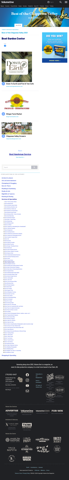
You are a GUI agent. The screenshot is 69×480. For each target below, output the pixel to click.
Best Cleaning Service (9, 231)
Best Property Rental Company (11, 315)
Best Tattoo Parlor (9, 336)
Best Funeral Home (9, 260)
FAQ (36, 25)
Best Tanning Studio (9, 332)
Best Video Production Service (11, 345)
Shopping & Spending (9, 355)
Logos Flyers (42, 25)
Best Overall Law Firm (9, 293)
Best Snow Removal (9, 329)
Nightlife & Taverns (8, 194)
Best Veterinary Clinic (9, 343)
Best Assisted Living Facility (11, 205)
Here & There (6, 186)
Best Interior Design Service (11, 276)
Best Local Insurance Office (11, 281)
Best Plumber (8, 311)
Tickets (42, 6)
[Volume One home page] (8, 2)
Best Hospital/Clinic (9, 270)
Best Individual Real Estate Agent (12, 272)
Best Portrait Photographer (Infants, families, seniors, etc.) (17, 313)
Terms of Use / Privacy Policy (22, 473)
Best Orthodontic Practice (10, 292)
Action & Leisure (7, 178)
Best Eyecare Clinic (9, 253)
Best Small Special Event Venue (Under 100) (14, 327)
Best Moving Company (9, 285)
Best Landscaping (9, 278)
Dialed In (30, 6)
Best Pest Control (8, 295)
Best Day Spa (8, 240)
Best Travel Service (9, 340)
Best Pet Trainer (8, 301)
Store (46, 6)
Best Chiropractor (9, 230)
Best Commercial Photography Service (13, 235)
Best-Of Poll (18, 25)
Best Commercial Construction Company (13, 233)
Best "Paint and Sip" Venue (10, 201)
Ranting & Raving (7, 196)
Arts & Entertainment (9, 180)
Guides (25, 6)
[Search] (60, 2)
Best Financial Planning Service (12, 256)
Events (7, 6)
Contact (25, 25)
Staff (27, 467)
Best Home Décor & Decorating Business (13, 269)
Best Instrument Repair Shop (11, 274)
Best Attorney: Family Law (10, 208)
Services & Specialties (9, 199)
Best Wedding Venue (9, 348)
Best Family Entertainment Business (12, 254)
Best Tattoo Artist (9, 334)
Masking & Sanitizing (9, 188)
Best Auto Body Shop (9, 216)
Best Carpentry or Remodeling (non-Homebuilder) (15, 226)
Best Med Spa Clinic (9, 283)
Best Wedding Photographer (11, 347)
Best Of (36, 6)
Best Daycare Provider (10, 242)
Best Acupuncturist (9, 203)
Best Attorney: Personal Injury (11, 210)
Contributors (34, 467)
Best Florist (7, 258)
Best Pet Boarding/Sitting (10, 297)
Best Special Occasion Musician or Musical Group (15, 331)
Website (43, 470)
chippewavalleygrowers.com (13, 138)
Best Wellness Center (9, 352)
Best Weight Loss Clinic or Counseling (13, 350)
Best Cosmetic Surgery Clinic (11, 237)
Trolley (51, 6)
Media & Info (6, 191)
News (2, 6)
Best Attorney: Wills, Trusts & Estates (13, 214)
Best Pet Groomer (8, 299)
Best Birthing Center (9, 223)
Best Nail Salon (8, 286)
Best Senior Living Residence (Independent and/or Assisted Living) (19, 324)
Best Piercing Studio (9, 302)
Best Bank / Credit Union (10, 219)
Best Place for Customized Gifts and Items (14, 306)
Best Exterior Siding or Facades (11, 251)
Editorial (37, 470)
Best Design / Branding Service (11, 246)
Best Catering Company (10, 228)
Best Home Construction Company (12, 267)
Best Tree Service (9, 341)
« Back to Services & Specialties (10, 29)
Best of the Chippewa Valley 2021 (15, 33)
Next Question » (20, 157)
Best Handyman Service (20, 154)
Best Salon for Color (9, 322)
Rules (31, 25)
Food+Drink (14, 6)
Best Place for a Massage (10, 304)
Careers (41, 467)
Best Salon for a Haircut (10, 320)
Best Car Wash (8, 224)
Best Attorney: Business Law (11, 207)
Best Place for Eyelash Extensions (12, 308)
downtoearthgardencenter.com (14, 86)
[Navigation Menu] (66, 2)
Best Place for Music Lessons (11, 309)
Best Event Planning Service (11, 249)
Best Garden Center (9, 262)
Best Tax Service (8, 338)
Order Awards (50, 25)
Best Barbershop (8, 221)
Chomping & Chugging (9, 183)
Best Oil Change (8, 288)
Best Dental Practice (9, 244)
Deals (20, 6)
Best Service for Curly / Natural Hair (12, 325)
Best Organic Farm (9, 290)
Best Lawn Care (8, 279)
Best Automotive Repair (10, 217)
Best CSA (7, 239)
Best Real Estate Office (10, 316)
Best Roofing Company (10, 318)
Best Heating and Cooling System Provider (14, 265)
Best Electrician (8, 247)
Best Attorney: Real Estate (10, 212)
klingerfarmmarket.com (12, 116)
